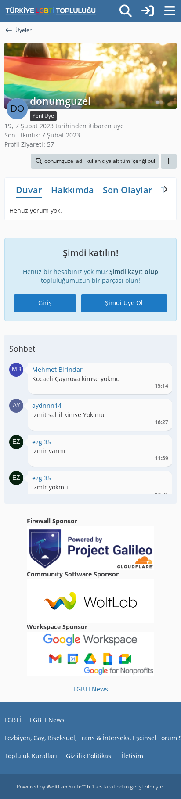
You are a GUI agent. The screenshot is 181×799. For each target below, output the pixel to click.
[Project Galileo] (90, 547)
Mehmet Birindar (57, 369)
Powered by (59, 786)
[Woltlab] (90, 600)
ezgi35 (41, 442)
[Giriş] (147, 11)
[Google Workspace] (90, 653)
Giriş (45, 303)
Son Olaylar (127, 190)
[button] (95, 161)
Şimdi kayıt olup (133, 271)
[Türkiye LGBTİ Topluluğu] (51, 11)
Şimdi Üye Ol (124, 303)
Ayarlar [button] (158, 371)
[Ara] (125, 11)
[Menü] (169, 11)
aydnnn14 (47, 405)
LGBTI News (90, 689)
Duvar (29, 190)
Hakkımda (72, 190)
